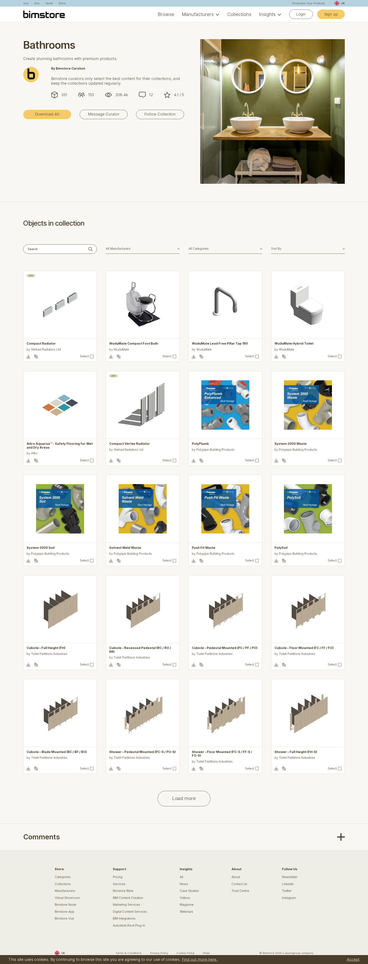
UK (343, 3)
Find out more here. (200, 959)
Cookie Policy (185, 953)
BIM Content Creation (128, 898)
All (181, 877)
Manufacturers (198, 14)
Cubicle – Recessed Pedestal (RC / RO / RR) (140, 649)
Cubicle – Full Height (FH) (46, 648)
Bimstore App (64, 912)
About (235, 877)
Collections (239, 14)
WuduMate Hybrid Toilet (294, 343)
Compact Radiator (41, 343)
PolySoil (281, 548)
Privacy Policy (159, 953)
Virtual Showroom (67, 898)
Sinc (37, 3)
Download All (47, 114)
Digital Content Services (130, 912)
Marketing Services (126, 905)
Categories (63, 877)
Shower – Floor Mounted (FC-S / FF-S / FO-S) (222, 753)
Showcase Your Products (308, 3)
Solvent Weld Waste (125, 548)
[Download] (28, 356)
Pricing (117, 877)
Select (84, 356)
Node (49, 3)
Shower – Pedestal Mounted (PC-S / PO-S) (142, 752)
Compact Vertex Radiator (129, 444)
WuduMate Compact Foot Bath (133, 343)
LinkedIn (288, 884)
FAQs (206, 953)
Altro (34, 453)
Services (119, 884)
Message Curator (103, 114)
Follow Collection (160, 114)
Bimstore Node (65, 905)
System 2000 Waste (291, 444)
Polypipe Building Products (215, 450)
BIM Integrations (124, 918)
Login (301, 14)
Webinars (186, 912)
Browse (166, 14)
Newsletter (290, 877)
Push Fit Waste (203, 548)
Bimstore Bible (123, 891)
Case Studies (189, 891)
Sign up (331, 14)
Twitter (287, 891)
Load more (184, 798)
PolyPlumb (200, 444)
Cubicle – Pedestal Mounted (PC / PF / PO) (224, 648)
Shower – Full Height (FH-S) (296, 752)
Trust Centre (240, 891)
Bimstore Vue (64, 918)
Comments (41, 837)
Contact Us (239, 884)
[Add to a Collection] (36, 356)
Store (62, 3)
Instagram (289, 898)
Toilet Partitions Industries (49, 654)
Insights (267, 14)
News (184, 884)
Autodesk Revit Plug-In (129, 925)
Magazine (187, 905)
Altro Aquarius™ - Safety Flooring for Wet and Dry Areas (60, 445)
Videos (185, 898)
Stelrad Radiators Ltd (46, 349)
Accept (353, 959)
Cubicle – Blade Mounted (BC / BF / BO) (57, 752)
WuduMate (121, 349)
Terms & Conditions (128, 953)
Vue (26, 3)
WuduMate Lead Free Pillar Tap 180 (220, 343)
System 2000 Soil (41, 548)
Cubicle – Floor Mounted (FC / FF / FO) (304, 648)
